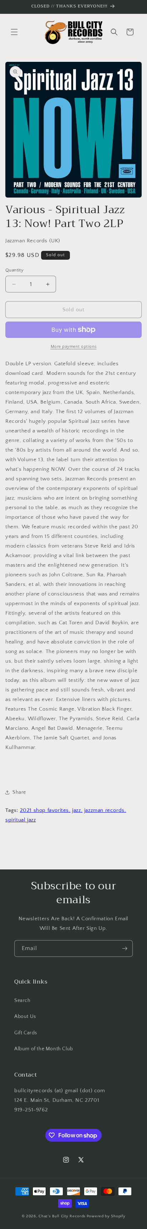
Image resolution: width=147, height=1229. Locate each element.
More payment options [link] (74, 346)
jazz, (77, 810)
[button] (14, 32)
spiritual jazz (20, 820)
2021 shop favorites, (45, 810)
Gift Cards (25, 1033)
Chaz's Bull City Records (62, 1216)
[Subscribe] (124, 948)
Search (22, 1000)
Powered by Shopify (106, 1216)
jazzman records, (105, 810)
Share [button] (19, 792)
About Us (25, 1016)
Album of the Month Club (43, 1049)
